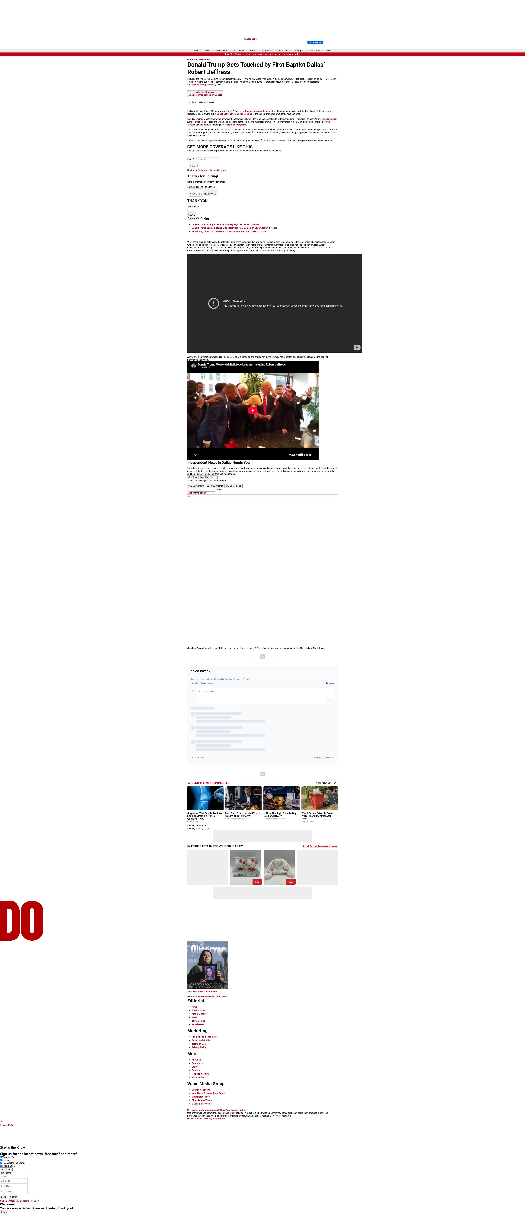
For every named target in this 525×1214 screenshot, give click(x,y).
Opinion (207, 50)
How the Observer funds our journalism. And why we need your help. (262, 54)
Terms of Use (199, 1044)
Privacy (222, 170)
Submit (13, 1197)
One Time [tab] (193, 477)
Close (4, 1212)
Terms (213, 170)
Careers (196, 1070)
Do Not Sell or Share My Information (206, 1118)
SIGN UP (194, 166)
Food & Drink (221, 50)
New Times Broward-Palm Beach (208, 1093)
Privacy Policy (199, 1047)
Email (190, 159)
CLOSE (191, 214)
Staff (194, 1067)
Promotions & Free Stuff (205, 1036)
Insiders (6, 1160)
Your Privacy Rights (235, 1110)
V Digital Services (201, 1103)
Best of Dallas (283, 50)
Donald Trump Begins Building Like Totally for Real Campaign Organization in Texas (234, 228)
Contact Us (197, 1063)
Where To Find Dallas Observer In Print (207, 996)
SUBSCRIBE (196, 193)
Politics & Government (199, 59)
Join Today (6, 1169)
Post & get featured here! (320, 846)
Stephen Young (198, 84)
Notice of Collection (197, 170)
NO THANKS (210, 193)
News (195, 50)
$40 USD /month (233, 486)
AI (224, 1110)
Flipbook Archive (200, 1074)
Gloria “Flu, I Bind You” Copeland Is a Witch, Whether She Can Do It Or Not (229, 231)
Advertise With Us (201, 1040)
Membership (198, 1077)
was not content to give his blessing (233, 114)
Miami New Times (201, 1096)
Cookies (206, 1110)
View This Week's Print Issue (202, 991)
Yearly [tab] (213, 477)
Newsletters (316, 50)
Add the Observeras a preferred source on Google (205, 93)
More (329, 50)
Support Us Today (196, 493)
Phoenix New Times (202, 1100)
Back (3, 1197)
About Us (196, 1059)
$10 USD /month (196, 486)
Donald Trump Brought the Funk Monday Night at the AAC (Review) (226, 224)
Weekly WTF (300, 50)
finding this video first (256, 111)
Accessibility (216, 1110)
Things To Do (266, 50)
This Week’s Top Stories (14, 1163)
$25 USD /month (215, 486)
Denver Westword (201, 1090)
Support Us (315, 42)
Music (252, 50)
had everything (238, 124)
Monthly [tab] (204, 477)
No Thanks (6, 1172)
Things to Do (8, 1157)
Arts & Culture (238, 50)
